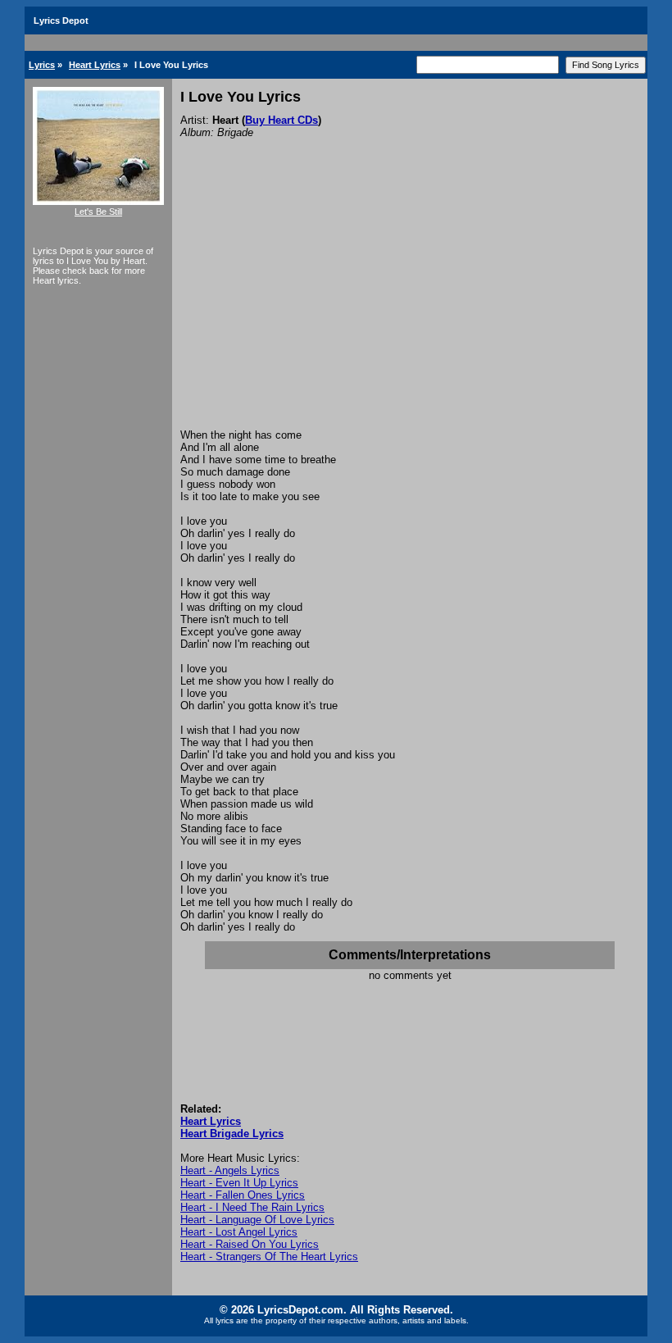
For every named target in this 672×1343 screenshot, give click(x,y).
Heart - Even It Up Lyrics (239, 1183)
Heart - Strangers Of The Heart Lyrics (269, 1256)
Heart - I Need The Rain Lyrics (252, 1207)
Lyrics (42, 65)
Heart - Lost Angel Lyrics (238, 1232)
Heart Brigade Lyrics (232, 1133)
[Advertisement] (409, 306)
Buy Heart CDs (281, 120)
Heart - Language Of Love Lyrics (257, 1219)
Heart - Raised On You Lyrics (249, 1244)
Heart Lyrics (94, 65)
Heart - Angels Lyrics (229, 1170)
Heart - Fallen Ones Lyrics (242, 1195)
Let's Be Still (98, 211)
